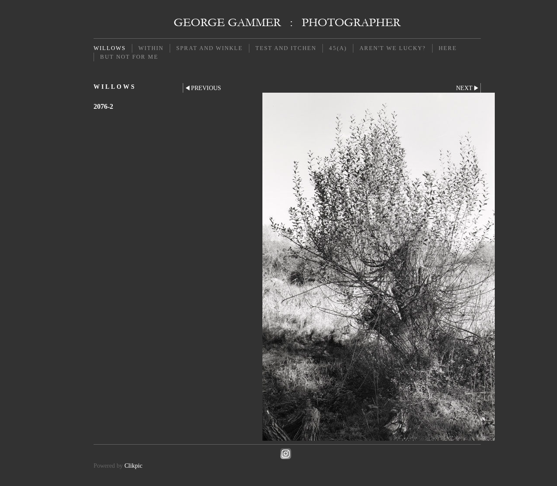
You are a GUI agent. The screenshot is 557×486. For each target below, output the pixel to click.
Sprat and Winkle (209, 48)
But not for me (129, 57)
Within (151, 48)
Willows (110, 48)
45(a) (338, 48)
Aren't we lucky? (392, 48)
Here (448, 48)
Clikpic (133, 465)
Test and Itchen (285, 48)
